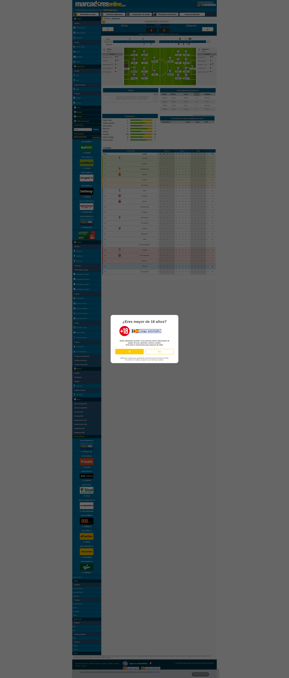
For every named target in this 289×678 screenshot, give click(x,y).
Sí (129, 351)
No (159, 351)
